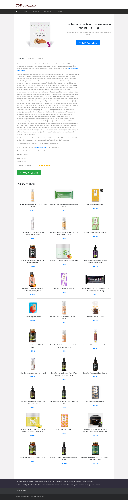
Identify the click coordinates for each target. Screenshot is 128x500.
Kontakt (36, 496)
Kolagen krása (83, 485)
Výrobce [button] (59, 11)
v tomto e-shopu (40, 147)
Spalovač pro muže (94, 485)
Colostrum (31, 485)
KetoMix (97, 32)
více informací (30, 172)
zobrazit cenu (89, 42)
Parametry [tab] (31, 58)
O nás (42, 496)
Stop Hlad (70, 485)
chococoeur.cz (25, 496)
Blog (31, 496)
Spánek (75, 485)
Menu (18, 11)
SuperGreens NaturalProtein (57, 485)
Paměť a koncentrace (41, 485)
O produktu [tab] (21, 58)
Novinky (26, 11)
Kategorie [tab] (41, 58)
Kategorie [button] (36, 11)
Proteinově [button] (47, 11)
